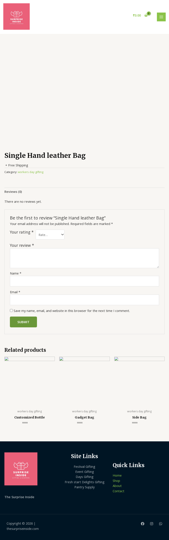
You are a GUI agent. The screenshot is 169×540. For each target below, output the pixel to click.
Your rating (22, 232)
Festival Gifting (84, 466)
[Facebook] (142, 523)
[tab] (13, 192)
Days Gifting (85, 476)
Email (15, 292)
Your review (22, 245)
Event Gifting (84, 471)
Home (117, 475)
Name (15, 273)
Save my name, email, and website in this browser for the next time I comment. (72, 310)
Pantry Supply (84, 487)
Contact (118, 491)
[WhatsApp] (160, 523)
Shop (116, 480)
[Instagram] (151, 523)
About (117, 485)
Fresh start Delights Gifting (85, 482)
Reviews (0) (13, 191)
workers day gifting (30, 172)
